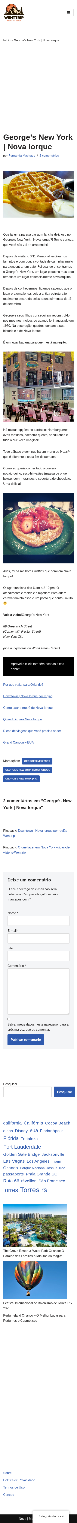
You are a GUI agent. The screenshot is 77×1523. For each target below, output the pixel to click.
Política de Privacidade (19, 1480)
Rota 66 (11, 1180)
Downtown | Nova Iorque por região (27, 696)
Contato (8, 1494)
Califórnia (33, 1122)
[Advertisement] (38, 87)
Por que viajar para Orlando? (23, 684)
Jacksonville (53, 1154)
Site (10, 948)
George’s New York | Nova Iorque (27, 770)
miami (56, 1161)
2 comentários (49, 155)
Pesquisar (10, 1084)
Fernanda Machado (22, 155)
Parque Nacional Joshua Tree (42, 1168)
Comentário (16, 966)
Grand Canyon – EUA (18, 742)
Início (6, 40)
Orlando (10, 1168)
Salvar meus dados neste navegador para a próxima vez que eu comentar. (37, 1027)
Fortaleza (29, 1138)
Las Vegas (14, 1161)
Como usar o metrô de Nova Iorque (28, 707)
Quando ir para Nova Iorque (22, 719)
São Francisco (51, 1181)
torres (10, 1190)
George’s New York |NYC (21, 778)
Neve (22, 1518)
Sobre (7, 1473)
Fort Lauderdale (22, 1147)
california (12, 1122)
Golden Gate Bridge (21, 1154)
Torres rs (33, 1190)
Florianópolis (52, 1131)
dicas (8, 1131)
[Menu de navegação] (69, 12)
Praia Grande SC (41, 1174)
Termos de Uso (14, 1487)
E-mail (13, 930)
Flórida (11, 1138)
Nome (12, 913)
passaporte (13, 1174)
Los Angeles (38, 1161)
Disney (21, 1131)
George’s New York (37, 761)
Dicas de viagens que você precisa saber (32, 731)
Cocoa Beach (57, 1123)
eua (34, 1130)
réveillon (29, 1181)
